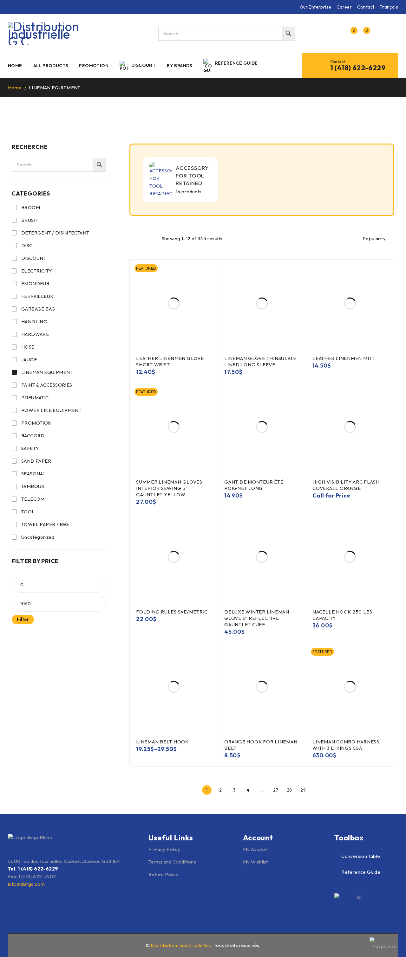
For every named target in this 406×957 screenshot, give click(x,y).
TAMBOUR (33, 486)
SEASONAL (33, 474)
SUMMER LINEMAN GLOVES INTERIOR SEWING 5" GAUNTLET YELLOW (169, 488)
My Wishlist (255, 862)
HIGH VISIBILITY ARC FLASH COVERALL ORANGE (346, 485)
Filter (23, 619)
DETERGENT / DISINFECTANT (55, 233)
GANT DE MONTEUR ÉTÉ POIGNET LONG (253, 485)
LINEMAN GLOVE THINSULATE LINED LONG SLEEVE (260, 361)
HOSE (28, 347)
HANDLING (34, 321)
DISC (27, 245)
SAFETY (30, 448)
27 (275, 790)
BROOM (30, 207)
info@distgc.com (26, 884)
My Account (256, 849)
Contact (366, 7)
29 (303, 790)
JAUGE (29, 359)
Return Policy (163, 874)
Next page (317, 790)
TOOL (28, 512)
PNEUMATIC (35, 398)
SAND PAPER (36, 461)
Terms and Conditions (172, 862)
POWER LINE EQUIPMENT (51, 410)
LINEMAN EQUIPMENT (47, 372)
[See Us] (25, 944)
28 (289, 790)
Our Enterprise (315, 7)
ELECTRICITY (36, 271)
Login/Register (337, 34)
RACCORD (33, 436)
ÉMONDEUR (35, 283)
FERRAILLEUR (37, 296)
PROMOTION (36, 423)
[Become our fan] (12, 944)
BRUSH (29, 220)
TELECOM (33, 499)
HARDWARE (35, 334)
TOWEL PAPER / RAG (45, 524)
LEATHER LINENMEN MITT (343, 358)
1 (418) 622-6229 (357, 68)
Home (15, 88)
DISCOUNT (33, 258)
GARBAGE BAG (38, 309)
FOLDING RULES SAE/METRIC (172, 612)
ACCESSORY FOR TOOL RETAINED (192, 175)
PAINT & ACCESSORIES (46, 385)
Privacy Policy (164, 849)
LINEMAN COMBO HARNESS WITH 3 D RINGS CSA (345, 745)
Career (344, 7)
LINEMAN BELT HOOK (162, 742)
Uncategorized (37, 537)
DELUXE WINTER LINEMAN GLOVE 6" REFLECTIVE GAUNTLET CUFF (256, 618)
